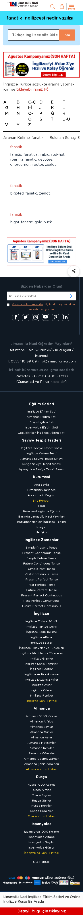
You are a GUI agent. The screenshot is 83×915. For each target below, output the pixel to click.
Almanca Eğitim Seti (41, 417)
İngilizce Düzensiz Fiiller (41, 679)
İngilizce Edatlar (41, 669)
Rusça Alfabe (41, 790)
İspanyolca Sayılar (42, 842)
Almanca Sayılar (41, 727)
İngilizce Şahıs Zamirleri (41, 664)
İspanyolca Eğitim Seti (41, 427)
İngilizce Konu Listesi (42, 701)
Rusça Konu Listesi (41, 816)
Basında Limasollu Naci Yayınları (41, 516)
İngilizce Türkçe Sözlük (41, 621)
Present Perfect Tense (41, 579)
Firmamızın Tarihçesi (41, 490)
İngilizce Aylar (42, 685)
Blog (41, 506)
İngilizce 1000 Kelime (41, 632)
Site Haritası (41, 861)
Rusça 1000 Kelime (42, 784)
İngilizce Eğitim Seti (41, 411)
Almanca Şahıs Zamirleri (41, 764)
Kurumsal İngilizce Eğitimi (41, 511)
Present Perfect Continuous (41, 595)
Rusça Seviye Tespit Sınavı (41, 464)
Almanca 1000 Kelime (42, 716)
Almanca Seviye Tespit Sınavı (41, 459)
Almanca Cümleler (41, 753)
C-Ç (32, 102)
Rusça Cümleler (41, 811)
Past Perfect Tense (41, 585)
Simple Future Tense (41, 558)
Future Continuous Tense (41, 563)
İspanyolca (42, 824)
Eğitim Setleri (41, 404)
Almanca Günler (41, 732)
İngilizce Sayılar (41, 642)
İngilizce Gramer (41, 658)
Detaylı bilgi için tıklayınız (41, 911)
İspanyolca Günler (41, 847)
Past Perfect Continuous (41, 601)
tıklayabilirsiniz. (30, 89)
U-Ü (66, 119)
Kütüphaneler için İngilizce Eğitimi (41, 522)
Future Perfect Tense (41, 590)
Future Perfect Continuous (41, 606)
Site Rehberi (41, 500)
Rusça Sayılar (41, 795)
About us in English (42, 495)
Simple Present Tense (41, 547)
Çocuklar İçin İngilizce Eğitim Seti (41, 433)
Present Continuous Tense (41, 553)
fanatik (16, 147)
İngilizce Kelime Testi (41, 453)
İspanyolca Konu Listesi (41, 853)
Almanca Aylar (41, 737)
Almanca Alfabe (41, 721)
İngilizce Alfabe (41, 637)
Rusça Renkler (41, 805)
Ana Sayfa (41, 484)
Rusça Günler (41, 800)
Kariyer (42, 527)
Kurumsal (41, 477)
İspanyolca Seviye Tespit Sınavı (41, 469)
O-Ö (30, 116)
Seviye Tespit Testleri (41, 440)
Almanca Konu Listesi (41, 769)
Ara (67, 35)
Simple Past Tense (41, 569)
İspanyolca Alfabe (42, 837)
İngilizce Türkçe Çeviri (41, 626)
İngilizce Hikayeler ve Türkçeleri (41, 648)
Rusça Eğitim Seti (41, 422)
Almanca (41, 708)
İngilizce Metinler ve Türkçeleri (41, 653)
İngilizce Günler (41, 690)
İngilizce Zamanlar (42, 540)
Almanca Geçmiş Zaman (41, 758)
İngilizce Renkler (41, 695)
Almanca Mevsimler (41, 743)
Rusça (41, 777)
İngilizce (41, 613)
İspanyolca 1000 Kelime (41, 831)
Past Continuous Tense (41, 574)
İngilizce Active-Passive (42, 674)
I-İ (30, 108)
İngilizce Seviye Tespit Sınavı (41, 448)
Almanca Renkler (41, 748)
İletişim (42, 532)
